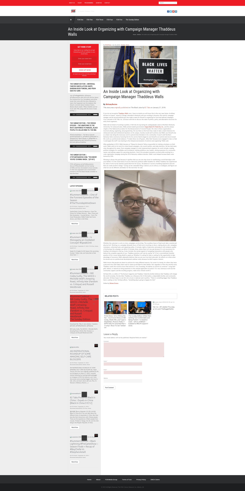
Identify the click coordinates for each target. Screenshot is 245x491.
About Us (72, 3)
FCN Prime (108, 45)
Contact (107, 3)
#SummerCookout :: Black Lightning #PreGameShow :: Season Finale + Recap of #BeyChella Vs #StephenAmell (84, 446)
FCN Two (90, 20)
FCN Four (110, 20)
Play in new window (85, 324)
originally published (121, 107)
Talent (80, 3)
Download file (74, 324)
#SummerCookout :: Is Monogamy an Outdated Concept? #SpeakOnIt (82, 240)
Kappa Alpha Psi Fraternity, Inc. (154, 127)
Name (105, 361)
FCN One (80, 20)
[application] (84, 114)
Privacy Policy (141, 479)
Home (72, 19)
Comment (106, 341)
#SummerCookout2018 (76, 208)
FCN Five (119, 20)
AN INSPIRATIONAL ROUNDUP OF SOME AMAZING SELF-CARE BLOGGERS (80, 355)
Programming (89, 3)
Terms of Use (127, 479)
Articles (139, 34)
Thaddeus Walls (123, 113)
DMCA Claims (155, 479)
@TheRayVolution (81, 326)
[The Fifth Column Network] (73, 10)
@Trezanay (90, 326)
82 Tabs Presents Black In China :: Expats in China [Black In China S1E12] (82, 400)
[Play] (71, 114)
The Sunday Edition (132, 20)
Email (105, 369)
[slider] (96, 114)
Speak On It (73, 248)
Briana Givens (114, 283)
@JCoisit (72, 326)
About (98, 479)
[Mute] (92, 114)
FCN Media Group (111, 479)
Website (106, 378)
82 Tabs (147, 107)
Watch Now (74, 224)
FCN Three (99, 20)
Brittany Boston (111, 104)
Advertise (99, 3)
